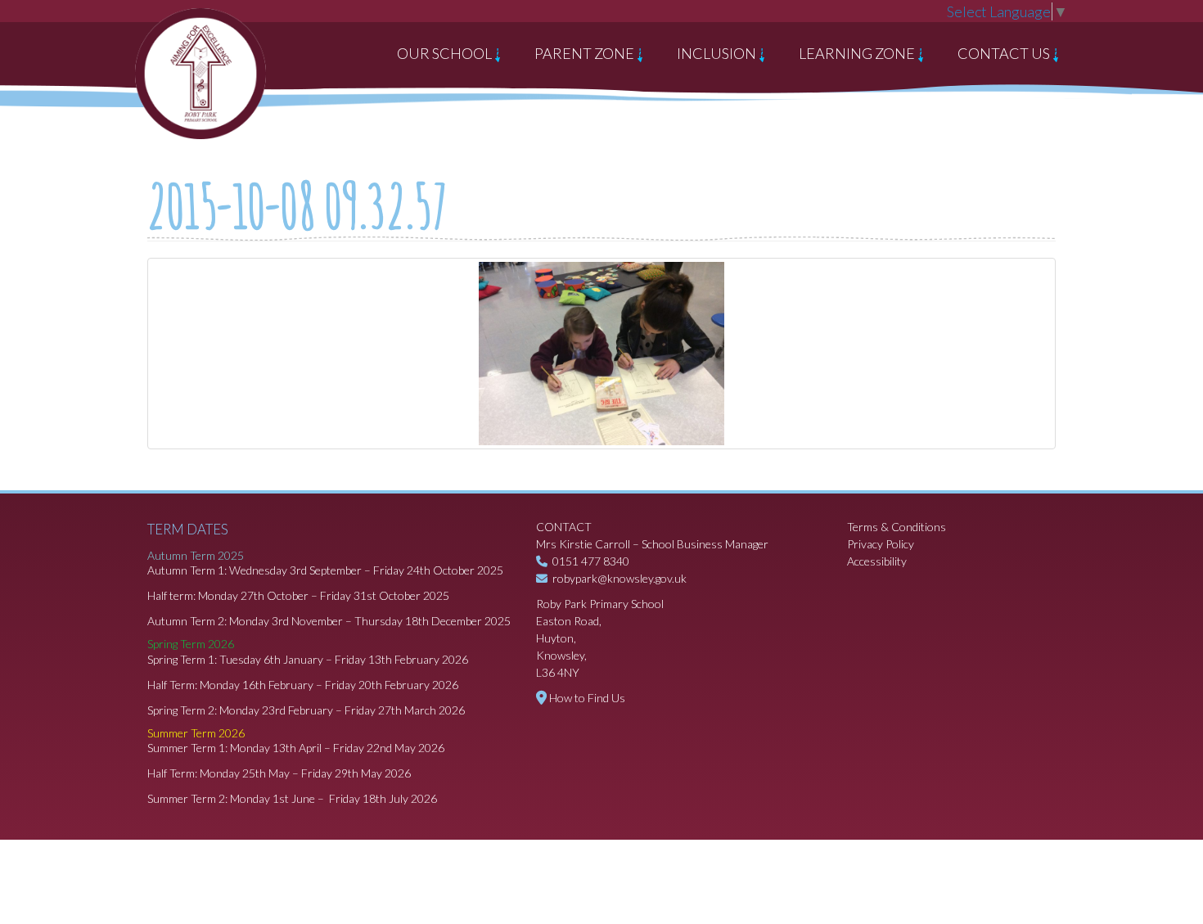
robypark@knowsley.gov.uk (619, 578)
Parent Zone (585, 53)
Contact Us (1004, 53)
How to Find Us (587, 698)
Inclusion (718, 53)
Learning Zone (858, 53)
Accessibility (877, 561)
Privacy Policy (880, 544)
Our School (445, 53)
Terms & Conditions (896, 527)
